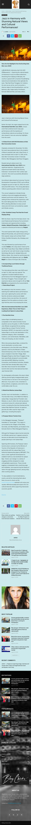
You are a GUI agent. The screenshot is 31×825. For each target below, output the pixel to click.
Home (3, 11)
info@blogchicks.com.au (14, 803)
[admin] (3, 32)
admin (6, 31)
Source (4, 495)
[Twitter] (12, 36)
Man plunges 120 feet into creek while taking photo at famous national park (19, 629)
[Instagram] (13, 814)
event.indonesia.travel (8, 482)
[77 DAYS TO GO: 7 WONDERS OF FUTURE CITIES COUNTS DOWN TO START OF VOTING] (6, 562)
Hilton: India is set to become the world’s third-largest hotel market (20, 648)
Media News (8, 11)
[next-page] (5, 580)
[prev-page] (3, 580)
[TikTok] (17, 814)
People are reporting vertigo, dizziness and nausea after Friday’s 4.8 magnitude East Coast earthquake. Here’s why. (15, 665)
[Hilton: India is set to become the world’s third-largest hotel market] (6, 649)
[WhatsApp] (20, 36)
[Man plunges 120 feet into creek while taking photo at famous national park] (6, 630)
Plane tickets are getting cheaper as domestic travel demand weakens (8, 516)
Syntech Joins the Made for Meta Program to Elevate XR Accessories (22, 516)
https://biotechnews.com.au (15, 540)
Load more (15, 655)
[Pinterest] (16, 36)
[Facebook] (8, 36)
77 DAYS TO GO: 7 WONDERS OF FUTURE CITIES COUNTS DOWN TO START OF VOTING (19, 562)
